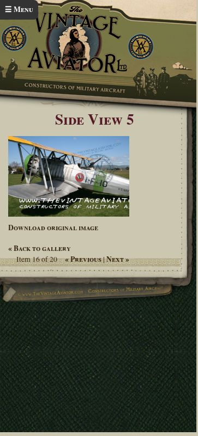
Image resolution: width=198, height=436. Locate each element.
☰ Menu (19, 9)
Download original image (53, 227)
